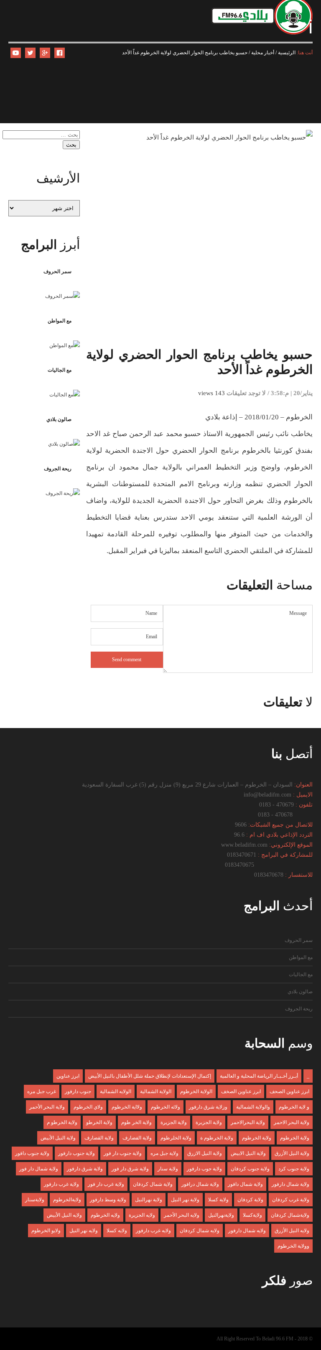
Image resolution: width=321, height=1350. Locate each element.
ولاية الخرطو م (62, 1122)
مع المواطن (59, 321)
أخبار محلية (262, 53)
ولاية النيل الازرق (204, 1153)
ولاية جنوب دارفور (76, 1153)
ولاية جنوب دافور (32, 1153)
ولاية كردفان (250, 1200)
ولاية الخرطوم (294, 1138)
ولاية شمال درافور (200, 1184)
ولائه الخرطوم (165, 1107)
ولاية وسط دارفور (108, 1200)
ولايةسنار (34, 1200)
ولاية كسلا (218, 1200)
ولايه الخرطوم (105, 1215)
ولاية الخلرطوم (175, 1138)
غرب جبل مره (41, 1091)
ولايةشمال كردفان (290, 1215)
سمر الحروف (57, 271)
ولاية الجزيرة (173, 1122)
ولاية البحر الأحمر (47, 1107)
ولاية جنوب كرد (293, 1169)
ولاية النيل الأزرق (292, 1153)
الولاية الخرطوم (196, 1091)
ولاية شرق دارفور (85, 1169)
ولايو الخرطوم (46, 1230)
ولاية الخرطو (99, 1122)
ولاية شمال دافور (245, 1184)
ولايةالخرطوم (67, 1200)
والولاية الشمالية (253, 1107)
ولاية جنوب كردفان (250, 1169)
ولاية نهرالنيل (148, 1200)
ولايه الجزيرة (142, 1215)
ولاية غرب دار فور (106, 1184)
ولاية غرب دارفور (61, 1184)
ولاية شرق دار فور (130, 1169)
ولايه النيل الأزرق (292, 1230)
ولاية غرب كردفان (290, 1200)
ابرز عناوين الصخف (241, 1091)
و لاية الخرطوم (294, 1107)
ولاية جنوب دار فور (123, 1153)
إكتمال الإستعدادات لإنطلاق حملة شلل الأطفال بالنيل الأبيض (149, 1076)
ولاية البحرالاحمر (248, 1122)
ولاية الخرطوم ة (216, 1138)
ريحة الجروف (57, 469)
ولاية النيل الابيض (248, 1153)
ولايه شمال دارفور (247, 1230)
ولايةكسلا (252, 1215)
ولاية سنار (168, 1169)
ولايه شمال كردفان (199, 1230)
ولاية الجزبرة (209, 1122)
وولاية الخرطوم (293, 1246)
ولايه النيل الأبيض (64, 1215)
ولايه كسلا (117, 1230)
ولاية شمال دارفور (290, 1184)
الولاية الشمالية (155, 1091)
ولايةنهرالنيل (221, 1215)
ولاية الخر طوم (136, 1122)
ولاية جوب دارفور (204, 1169)
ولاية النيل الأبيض (58, 1138)
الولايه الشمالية (115, 1091)
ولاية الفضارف (137, 1138)
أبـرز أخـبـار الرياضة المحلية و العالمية (259, 1076)
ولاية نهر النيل (185, 1200)
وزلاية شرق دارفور (208, 1107)
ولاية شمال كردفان (153, 1184)
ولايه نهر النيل (83, 1230)
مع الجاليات (59, 370)
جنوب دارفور (78, 1091)
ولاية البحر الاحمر (291, 1122)
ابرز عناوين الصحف (289, 1091)
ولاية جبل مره (164, 1153)
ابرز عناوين (67, 1076)
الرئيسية (287, 53)
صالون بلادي (58, 419)
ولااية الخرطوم (127, 1107)
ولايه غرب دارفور (153, 1230)
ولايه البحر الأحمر (181, 1215)
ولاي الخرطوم (88, 1107)
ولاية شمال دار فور (38, 1169)
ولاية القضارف (99, 1138)
